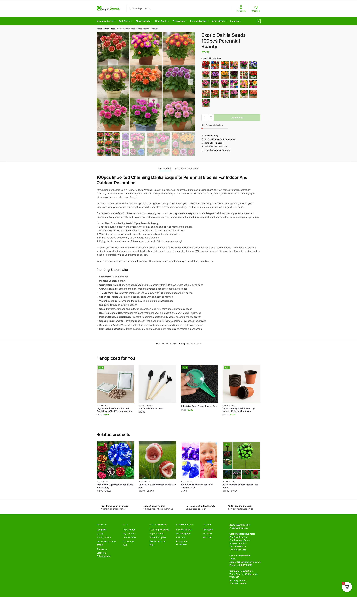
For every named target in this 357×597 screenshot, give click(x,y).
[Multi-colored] (225, 84)
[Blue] (225, 65)
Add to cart (237, 117)
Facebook (208, 529)
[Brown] (234, 65)
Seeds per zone (157, 541)
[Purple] (215, 94)
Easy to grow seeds (159, 529)
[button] (190, 82)
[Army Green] (205, 65)
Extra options (145, 405)
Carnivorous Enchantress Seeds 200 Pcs (157, 486)
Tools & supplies (158, 537)
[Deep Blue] (234, 74)
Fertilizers (102, 405)
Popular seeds (157, 533)
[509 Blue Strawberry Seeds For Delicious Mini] (199, 460)
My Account (129, 533)
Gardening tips (183, 533)
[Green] (244, 74)
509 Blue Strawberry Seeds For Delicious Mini (197, 486)
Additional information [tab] (186, 168)
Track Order (129, 529)
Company (101, 529)
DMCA (100, 545)
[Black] (215, 65)
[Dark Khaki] (225, 74)
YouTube (207, 537)
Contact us (128, 541)
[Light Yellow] (215, 84)
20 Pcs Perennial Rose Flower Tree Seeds (240, 486)
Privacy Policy (104, 537)
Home (99, 29)
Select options (115, 496)
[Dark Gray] (215, 74)
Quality (100, 533)
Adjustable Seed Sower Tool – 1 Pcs (199, 406)
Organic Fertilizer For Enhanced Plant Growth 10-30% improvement (115, 410)
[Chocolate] (253, 65)
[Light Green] (253, 74)
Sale (152, 545)
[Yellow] (205, 103)
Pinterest (207, 533)
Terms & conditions (106, 541)
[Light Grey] (205, 84)
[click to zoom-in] (146, 81)
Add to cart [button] (115, 420)
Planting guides (184, 529)
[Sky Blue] (234, 94)
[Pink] (253, 84)
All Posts (180, 537)
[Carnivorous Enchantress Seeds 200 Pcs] (157, 460)
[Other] (244, 84)
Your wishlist (129, 537)
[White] (253, 94)
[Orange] (234, 84)
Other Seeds (109, 29)
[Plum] (205, 94)
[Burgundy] (244, 65)
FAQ (125, 545)
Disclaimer (102, 549)
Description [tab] (165, 168)
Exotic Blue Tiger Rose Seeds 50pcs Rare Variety (115, 486)
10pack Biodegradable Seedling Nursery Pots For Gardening (239, 410)
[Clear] (205, 74)
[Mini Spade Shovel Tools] (157, 384)
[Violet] (244, 94)
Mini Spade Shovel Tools (151, 408)
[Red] (225, 94)
